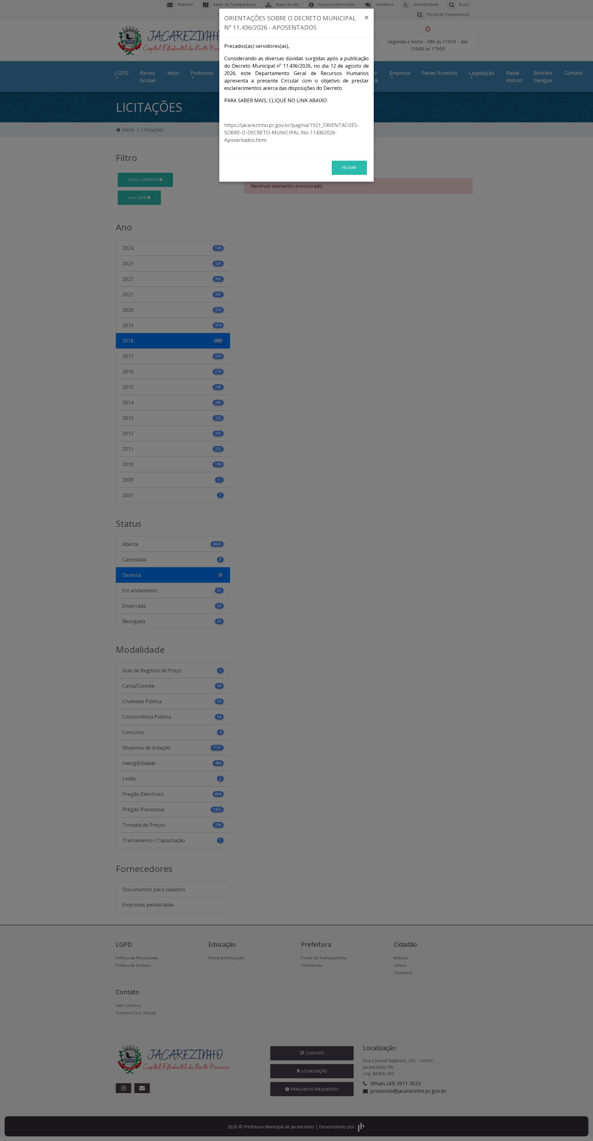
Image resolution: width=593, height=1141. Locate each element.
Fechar (349, 167)
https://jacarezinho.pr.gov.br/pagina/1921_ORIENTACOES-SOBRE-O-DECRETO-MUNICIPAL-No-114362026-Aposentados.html (291, 132)
